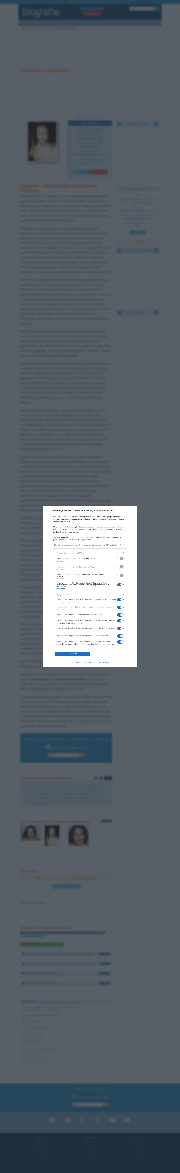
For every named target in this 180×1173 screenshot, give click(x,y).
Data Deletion (76, 662)
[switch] (120, 558)
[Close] (132, 510)
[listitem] (90, 553)
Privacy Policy (104, 662)
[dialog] (90, 586)
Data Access (90, 662)
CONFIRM (72, 654)
